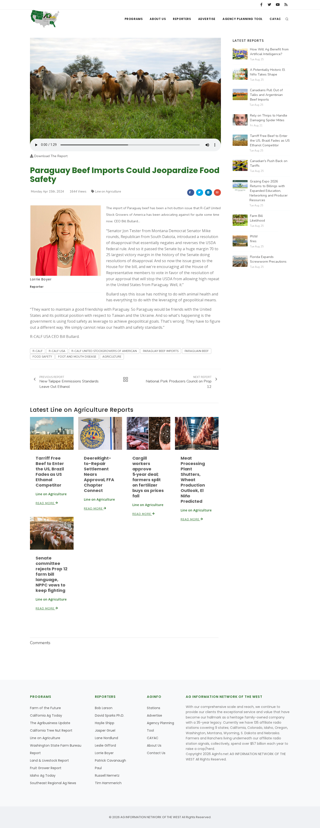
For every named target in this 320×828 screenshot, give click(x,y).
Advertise (207, 19)
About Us (158, 19)
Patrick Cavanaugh (110, 760)
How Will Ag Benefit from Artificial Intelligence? (269, 51)
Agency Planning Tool (243, 19)
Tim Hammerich (108, 783)
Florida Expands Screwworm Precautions (268, 259)
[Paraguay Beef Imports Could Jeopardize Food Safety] (125, 88)
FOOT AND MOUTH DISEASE (77, 357)
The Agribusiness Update (50, 723)
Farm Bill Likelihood (257, 218)
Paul (98, 768)
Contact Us (156, 753)
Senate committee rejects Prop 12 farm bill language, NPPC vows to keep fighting (51, 574)
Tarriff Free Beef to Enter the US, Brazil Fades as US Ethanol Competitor (50, 471)
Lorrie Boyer (41, 279)
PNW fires (254, 238)
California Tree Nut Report (51, 730)
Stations (153, 708)
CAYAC (275, 19)
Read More (45, 503)
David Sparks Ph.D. (109, 715)
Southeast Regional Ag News (53, 783)
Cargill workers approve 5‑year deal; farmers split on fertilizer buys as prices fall (148, 477)
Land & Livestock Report (49, 760)
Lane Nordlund (106, 738)
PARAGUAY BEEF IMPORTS (161, 351)
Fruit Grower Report (45, 768)
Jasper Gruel (105, 730)
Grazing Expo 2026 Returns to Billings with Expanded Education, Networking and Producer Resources (268, 190)
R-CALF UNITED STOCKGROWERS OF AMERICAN (104, 351)
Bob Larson (103, 708)
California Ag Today (46, 715)
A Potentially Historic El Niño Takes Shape (267, 72)
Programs (134, 19)
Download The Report (50, 156)
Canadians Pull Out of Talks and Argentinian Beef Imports (266, 95)
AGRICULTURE (111, 357)
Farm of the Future (45, 708)
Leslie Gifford (105, 745)
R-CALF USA (57, 351)
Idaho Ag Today (43, 775)
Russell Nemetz (107, 775)
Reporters (182, 19)
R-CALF (38, 351)
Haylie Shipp (104, 723)
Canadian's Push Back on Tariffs (268, 163)
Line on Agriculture (108, 191)
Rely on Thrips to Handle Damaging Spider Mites (268, 117)
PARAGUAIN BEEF (197, 351)
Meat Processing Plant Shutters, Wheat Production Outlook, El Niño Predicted (193, 479)
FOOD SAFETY (42, 357)
